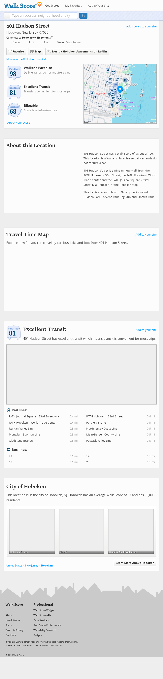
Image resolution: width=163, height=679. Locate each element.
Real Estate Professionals (47, 625)
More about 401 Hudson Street (24, 59)
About (9, 615)
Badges (37, 635)
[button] (7, 16)
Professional (43, 604)
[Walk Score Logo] (23, 5)
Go (83, 15)
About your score (18, 122)
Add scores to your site (141, 26)
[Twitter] (8, 610)
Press (9, 625)
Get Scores (52, 5)
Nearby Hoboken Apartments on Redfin (79, 51)
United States (14, 565)
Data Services (41, 620)
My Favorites (73, 5)
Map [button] (38, 51)
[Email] (20, 610)
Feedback (11, 635)
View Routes (73, 42)
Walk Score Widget (43, 610)
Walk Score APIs (42, 615)
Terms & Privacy (14, 630)
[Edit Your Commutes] (51, 37)
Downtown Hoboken (35, 37)
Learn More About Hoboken (135, 563)
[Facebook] (14, 610)
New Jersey (31, 565)
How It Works (13, 620)
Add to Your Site (98, 5)
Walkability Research (44, 630)
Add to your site (146, 234)
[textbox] (44, 16)
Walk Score (14, 604)
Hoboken (13, 32)
